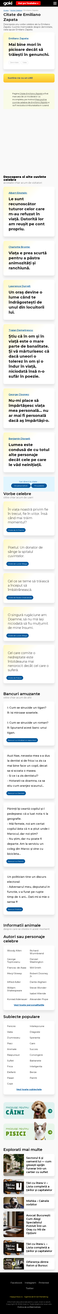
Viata (25, 62)
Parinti (33, 1077)
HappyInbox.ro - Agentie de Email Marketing (29, 1297)
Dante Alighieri (38, 982)
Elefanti (11, 1072)
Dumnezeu (13, 1037)
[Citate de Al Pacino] (13, 537)
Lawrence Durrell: (20, 286)
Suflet (10, 1060)
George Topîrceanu (13, 960)
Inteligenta (36, 1066)
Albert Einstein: (18, 193)
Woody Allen (14, 950)
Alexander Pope (39, 999)
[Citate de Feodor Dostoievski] (16, 605)
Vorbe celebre (17, 493)
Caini (32, 1043)
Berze (33, 1072)
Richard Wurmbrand (37, 952)
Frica (10, 1066)
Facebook (16, 1282)
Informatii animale (22, 925)
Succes (34, 1049)
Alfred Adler (14, 982)
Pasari (10, 1077)
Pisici (9, 1043)
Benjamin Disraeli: (19, 439)
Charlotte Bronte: (19, 247)
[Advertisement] (29, 142)
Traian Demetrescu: (21, 330)
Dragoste (35, 1032)
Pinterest (44, 1282)
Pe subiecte (39, 486)
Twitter (30, 1288)
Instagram (30, 1282)
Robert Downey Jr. (39, 975)
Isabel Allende (38, 993)
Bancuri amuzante (21, 693)
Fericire (11, 1026)
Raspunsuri (13, 1054)
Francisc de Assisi (16, 967)
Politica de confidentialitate (29, 1307)
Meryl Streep (14, 973)
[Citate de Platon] (11, 685)
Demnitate (14, 62)
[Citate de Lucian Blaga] (14, 571)
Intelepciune (37, 1026)
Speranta (35, 1037)
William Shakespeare (14, 989)
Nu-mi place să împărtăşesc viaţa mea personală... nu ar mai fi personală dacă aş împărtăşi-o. (29, 410)
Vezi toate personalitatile (29, 1005)
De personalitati (21, 486)
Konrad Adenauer (17, 999)
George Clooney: (19, 394)
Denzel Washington (36, 960)
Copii (10, 1083)
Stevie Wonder (38, 987)
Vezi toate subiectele (29, 1089)
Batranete (35, 1060)
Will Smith (35, 967)
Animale (12, 1049)
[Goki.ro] (7, 3)
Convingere (36, 1054)
